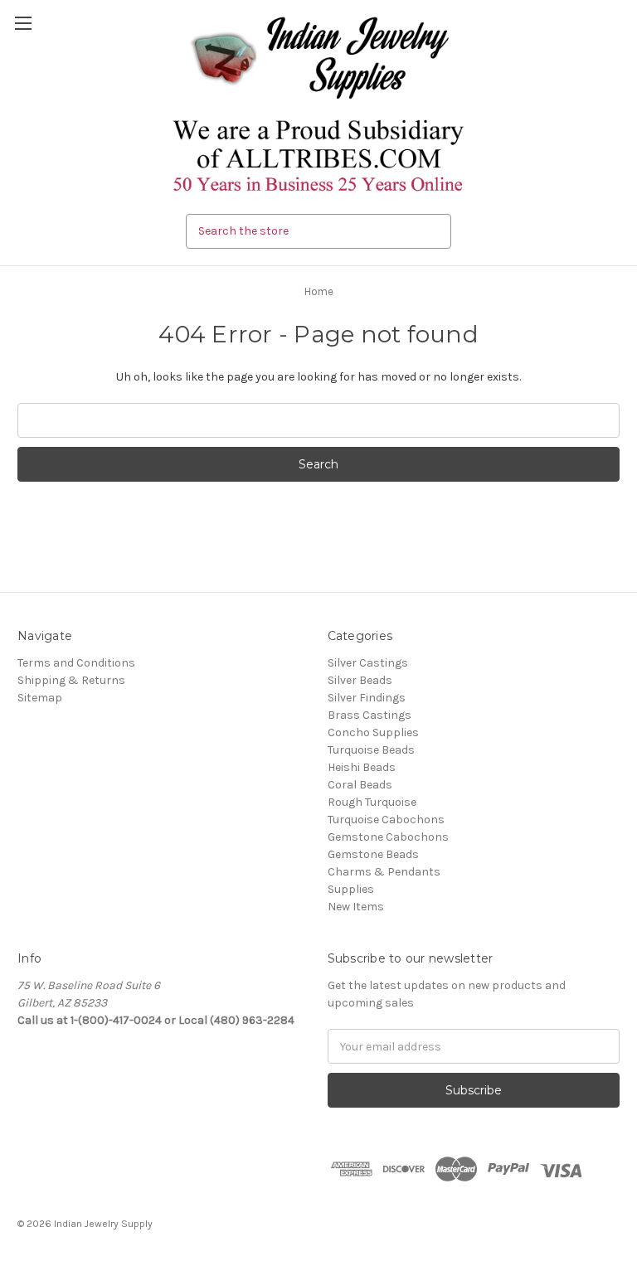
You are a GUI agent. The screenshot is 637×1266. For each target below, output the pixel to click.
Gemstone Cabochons (388, 837)
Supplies (351, 889)
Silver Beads (360, 680)
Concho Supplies (373, 732)
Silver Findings (367, 698)
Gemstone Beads (373, 854)
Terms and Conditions (76, 663)
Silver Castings (368, 663)
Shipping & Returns (71, 680)
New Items (356, 907)
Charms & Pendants (384, 872)
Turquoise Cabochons (386, 819)
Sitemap (39, 698)
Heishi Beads (362, 767)
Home (318, 291)
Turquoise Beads (371, 750)
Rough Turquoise (372, 802)
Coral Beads (360, 785)
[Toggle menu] (23, 23)
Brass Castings (369, 715)
